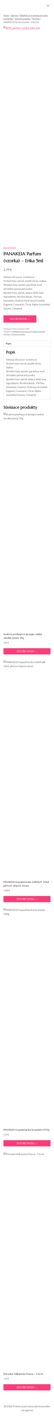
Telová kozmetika (18, 334)
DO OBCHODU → (20, 318)
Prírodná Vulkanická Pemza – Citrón (23, 1374)
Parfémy (10, 248)
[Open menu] (48, 5)
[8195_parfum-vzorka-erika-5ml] (27, 133)
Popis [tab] (8, 343)
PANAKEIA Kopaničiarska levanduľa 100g (26, 1129)
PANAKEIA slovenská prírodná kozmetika (28, 332)
